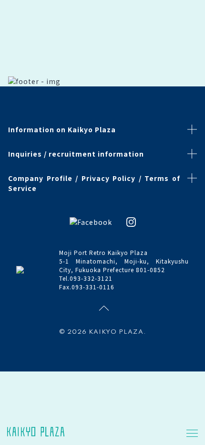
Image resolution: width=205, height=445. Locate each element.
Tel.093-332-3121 (86, 278)
